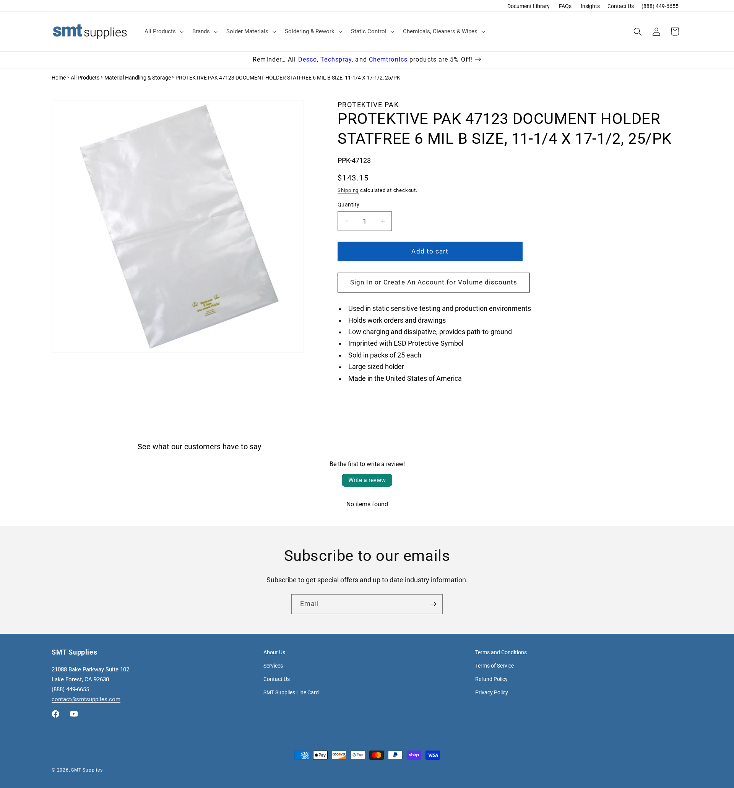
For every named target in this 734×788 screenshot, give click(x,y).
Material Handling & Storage (137, 78)
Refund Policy (491, 679)
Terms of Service (494, 666)
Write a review (367, 480)
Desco (307, 59)
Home (59, 78)
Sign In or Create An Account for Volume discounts (433, 282)
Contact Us (620, 6)
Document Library (528, 6)
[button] (163, 32)
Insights (590, 6)
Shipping (348, 190)
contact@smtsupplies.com (86, 699)
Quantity (349, 204)
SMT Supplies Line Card (291, 692)
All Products (85, 78)
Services (273, 666)
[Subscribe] (433, 604)
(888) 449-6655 (660, 6)
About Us (274, 652)
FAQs (565, 6)
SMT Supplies (86, 770)
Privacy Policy (491, 692)
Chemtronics (388, 59)
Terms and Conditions (501, 652)
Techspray (336, 59)
